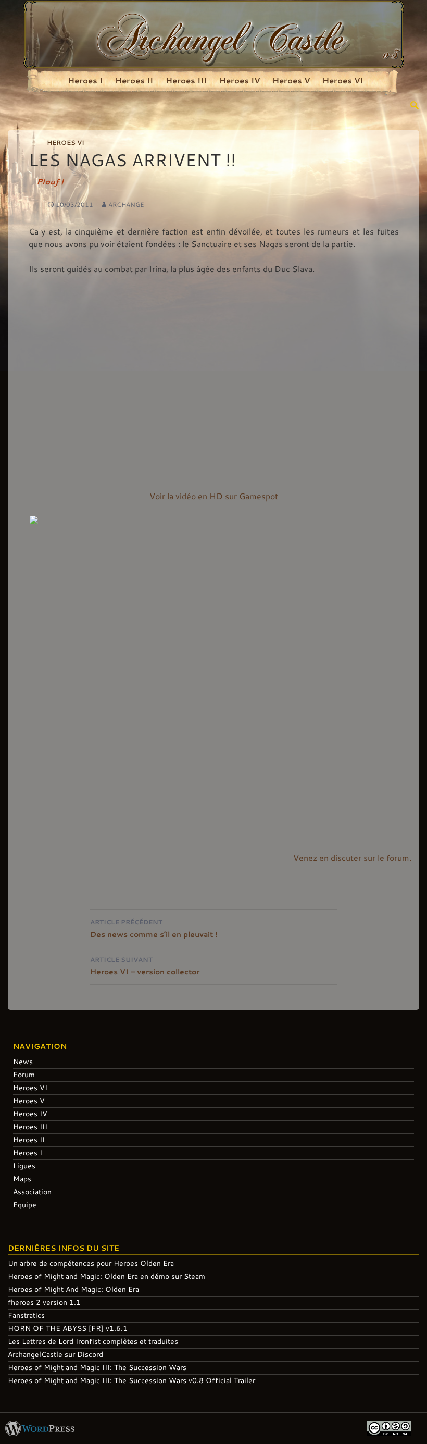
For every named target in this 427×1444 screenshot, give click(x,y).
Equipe (24, 1204)
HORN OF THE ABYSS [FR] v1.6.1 (68, 1328)
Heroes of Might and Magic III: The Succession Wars (97, 1367)
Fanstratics (26, 1315)
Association (32, 1191)
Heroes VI (342, 80)
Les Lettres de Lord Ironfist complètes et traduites (93, 1341)
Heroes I (85, 80)
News (23, 1061)
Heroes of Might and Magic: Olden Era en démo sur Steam (106, 1276)
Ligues (24, 1165)
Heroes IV (239, 80)
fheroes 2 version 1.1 (44, 1302)
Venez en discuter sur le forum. (352, 857)
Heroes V (291, 80)
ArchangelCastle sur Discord (55, 1354)
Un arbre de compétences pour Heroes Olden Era (91, 1263)
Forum (24, 1074)
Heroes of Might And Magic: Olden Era (73, 1289)
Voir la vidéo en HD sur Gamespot (213, 495)
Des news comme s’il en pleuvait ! (153, 928)
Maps (22, 1178)
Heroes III (186, 80)
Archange (126, 204)
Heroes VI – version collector (144, 966)
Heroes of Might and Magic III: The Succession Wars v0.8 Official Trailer (131, 1380)
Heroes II (134, 80)
